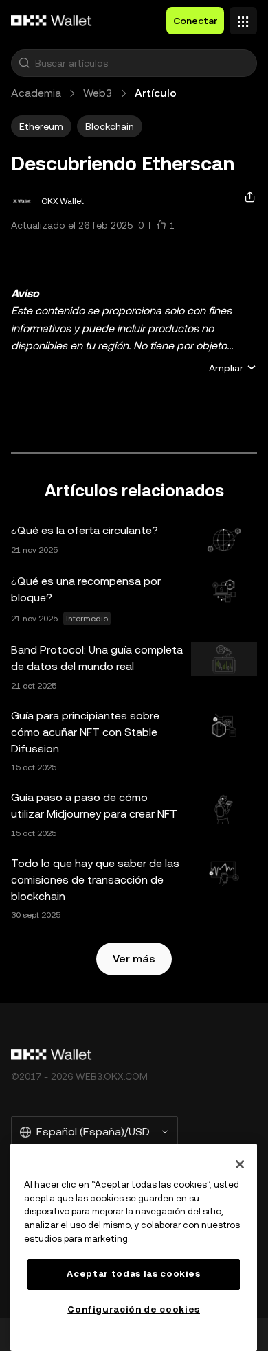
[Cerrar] (240, 1164)
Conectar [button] (195, 20)
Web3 (98, 93)
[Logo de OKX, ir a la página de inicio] (51, 20)
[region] (133, 1247)
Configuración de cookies (133, 1309)
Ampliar (226, 367)
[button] (24, 63)
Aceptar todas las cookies (133, 1274)
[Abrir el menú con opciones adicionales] (243, 17)
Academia (36, 93)
